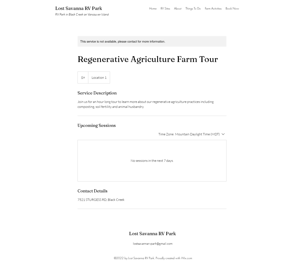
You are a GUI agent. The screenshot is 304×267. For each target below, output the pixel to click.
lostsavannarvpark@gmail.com (152, 244)
